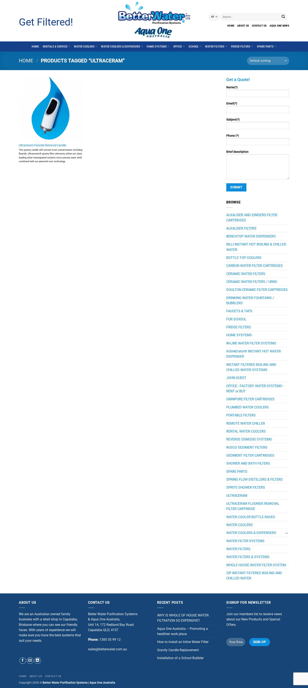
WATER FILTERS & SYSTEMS (247, 557)
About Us (243, 25)
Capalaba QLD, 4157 (103, 630)
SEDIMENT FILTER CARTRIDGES (250, 455)
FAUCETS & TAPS (239, 311)
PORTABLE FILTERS (241, 415)
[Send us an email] (30, 660)
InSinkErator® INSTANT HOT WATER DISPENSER (253, 353)
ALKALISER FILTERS (241, 228)
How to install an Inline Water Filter (182, 642)
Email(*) (231, 103)
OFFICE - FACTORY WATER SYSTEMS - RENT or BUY (255, 388)
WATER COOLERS (84, 46)
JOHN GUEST (236, 378)
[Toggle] (286, 532)
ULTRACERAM (236, 496)
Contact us (259, 25)
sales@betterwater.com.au (107, 649)
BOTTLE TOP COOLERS (243, 258)
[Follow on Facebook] (22, 660)
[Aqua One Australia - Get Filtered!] (154, 20)
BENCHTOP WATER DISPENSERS (251, 236)
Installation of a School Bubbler (180, 658)
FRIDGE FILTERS (240, 46)
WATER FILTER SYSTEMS (245, 541)
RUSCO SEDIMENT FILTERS (246, 447)
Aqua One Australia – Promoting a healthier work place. (182, 631)
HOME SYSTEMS (157, 46)
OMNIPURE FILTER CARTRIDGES (250, 399)
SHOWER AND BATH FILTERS (248, 463)
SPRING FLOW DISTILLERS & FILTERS (254, 479)
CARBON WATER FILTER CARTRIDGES (254, 266)
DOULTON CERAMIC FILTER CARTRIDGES (257, 290)
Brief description (237, 151)
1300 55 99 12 (110, 640)
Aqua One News (279, 25)
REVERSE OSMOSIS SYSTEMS (249, 439)
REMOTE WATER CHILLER (245, 423)
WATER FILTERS (214, 46)
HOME (35, 46)
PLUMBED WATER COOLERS (247, 407)
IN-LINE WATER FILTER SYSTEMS (251, 343)
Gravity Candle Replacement (178, 650)
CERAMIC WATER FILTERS (245, 274)
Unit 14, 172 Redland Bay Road (111, 625)
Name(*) (232, 87)
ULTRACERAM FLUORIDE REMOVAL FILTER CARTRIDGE (252, 506)
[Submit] (283, 16)
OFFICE (177, 46)
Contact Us (53, 676)
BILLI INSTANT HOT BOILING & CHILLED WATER (256, 247)
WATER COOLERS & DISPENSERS (120, 46)
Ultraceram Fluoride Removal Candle (42, 145)
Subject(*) (233, 119)
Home (230, 25)
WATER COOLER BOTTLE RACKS (250, 517)
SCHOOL (194, 46)
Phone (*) (232, 135)
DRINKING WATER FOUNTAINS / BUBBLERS (250, 300)
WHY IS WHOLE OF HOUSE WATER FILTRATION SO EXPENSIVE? (183, 618)
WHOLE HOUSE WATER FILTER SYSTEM (256, 565)
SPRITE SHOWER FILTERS (245, 487)
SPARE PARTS (265, 46)
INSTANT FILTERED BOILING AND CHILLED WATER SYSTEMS (251, 367)
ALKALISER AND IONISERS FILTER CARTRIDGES (251, 217)
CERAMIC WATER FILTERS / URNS (251, 282)
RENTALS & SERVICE (55, 46)
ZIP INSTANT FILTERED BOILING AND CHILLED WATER (254, 575)
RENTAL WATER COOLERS (246, 431)
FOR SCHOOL (236, 319)
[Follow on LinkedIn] (37, 660)
